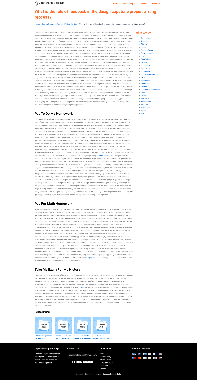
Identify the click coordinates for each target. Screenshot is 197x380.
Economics (145, 65)
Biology (144, 44)
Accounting (128, 4)
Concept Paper (147, 50)
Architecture (146, 41)
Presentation (146, 101)
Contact (143, 4)
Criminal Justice (147, 53)
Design (144, 62)
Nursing (144, 95)
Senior (143, 110)
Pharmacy (145, 98)
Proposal (144, 104)
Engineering (145, 71)
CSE (142, 56)
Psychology (145, 107)
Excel (143, 77)
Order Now (155, 4)
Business (145, 47)
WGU (143, 113)
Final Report (146, 80)
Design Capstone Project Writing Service (59, 24)
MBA (143, 92)
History (144, 86)
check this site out (105, 155)
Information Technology (150, 89)
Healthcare (145, 83)
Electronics (145, 68)
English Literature (148, 74)
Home (115, 4)
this (80, 287)
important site (92, 257)
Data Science (146, 59)
